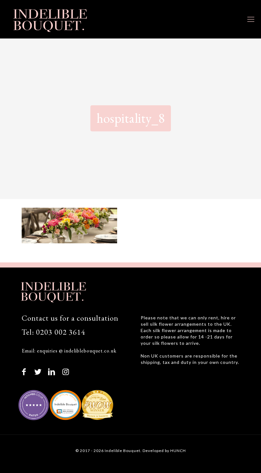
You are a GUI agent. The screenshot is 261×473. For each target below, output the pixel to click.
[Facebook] (24, 371)
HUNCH (178, 450)
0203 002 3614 (60, 332)
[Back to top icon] (229, 459)
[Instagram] (65, 371)
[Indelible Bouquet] (49, 19)
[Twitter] (38, 371)
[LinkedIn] (51, 371)
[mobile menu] (250, 19)
